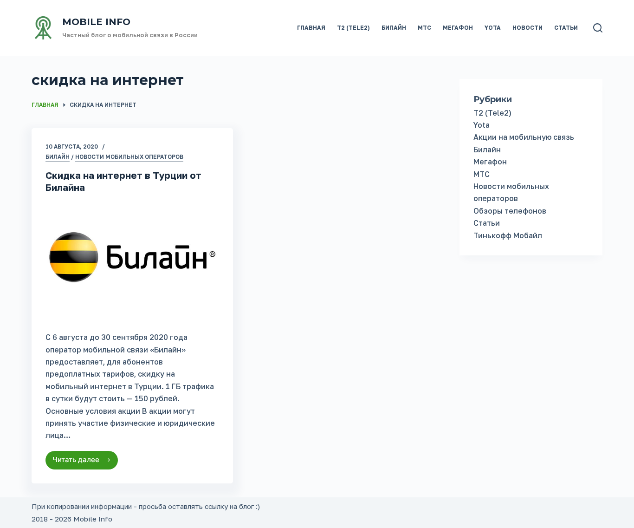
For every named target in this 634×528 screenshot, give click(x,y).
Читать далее (82, 462)
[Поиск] (597, 28)
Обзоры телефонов (509, 210)
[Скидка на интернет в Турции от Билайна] (132, 259)
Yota (493, 27)
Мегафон (458, 27)
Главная (311, 27)
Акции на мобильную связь (523, 137)
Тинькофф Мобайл (507, 235)
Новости (527, 27)
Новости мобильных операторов (129, 156)
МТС (424, 27)
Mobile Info (96, 21)
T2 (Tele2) (353, 27)
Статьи (566, 27)
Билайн (394, 27)
